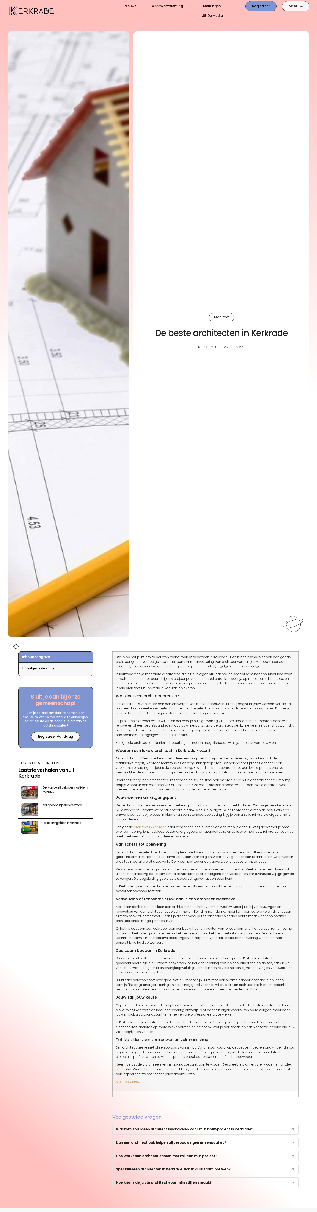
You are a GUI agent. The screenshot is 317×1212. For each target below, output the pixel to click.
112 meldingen (209, 6)
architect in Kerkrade (150, 827)
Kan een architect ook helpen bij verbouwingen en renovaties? (205, 1142)
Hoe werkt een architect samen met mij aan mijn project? (205, 1155)
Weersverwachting (167, 6)
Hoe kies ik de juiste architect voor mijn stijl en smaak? (205, 1182)
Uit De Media (212, 15)
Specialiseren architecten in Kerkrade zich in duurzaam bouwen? (205, 1169)
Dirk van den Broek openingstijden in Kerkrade (66, 789)
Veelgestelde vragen (40, 668)
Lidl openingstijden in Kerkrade (62, 823)
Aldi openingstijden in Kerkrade (62, 805)
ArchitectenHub (128, 1082)
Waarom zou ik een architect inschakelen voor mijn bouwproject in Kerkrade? (205, 1129)
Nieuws (130, 6)
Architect (221, 317)
